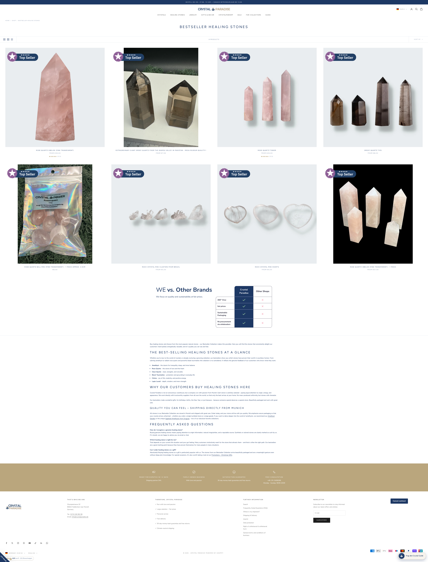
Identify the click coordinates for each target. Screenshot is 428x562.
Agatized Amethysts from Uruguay (177, 419)
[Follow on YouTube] (30, 543)
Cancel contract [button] (399, 501)
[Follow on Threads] (24, 543)
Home (7, 20)
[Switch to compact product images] (12, 39)
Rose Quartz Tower (267, 150)
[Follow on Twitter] (12, 543)
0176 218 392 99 (76, 514)
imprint (245, 519)
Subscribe (322, 520)
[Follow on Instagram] (18, 543)
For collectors (253, 15)
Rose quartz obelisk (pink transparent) (55, 150)
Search (245, 504)
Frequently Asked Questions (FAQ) (255, 508)
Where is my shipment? (251, 512)
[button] (5, 557)
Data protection (248, 523)
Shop (14, 20)
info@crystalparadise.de (80, 517)
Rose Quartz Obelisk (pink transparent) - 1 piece (373, 267)
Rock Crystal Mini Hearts (267, 267)
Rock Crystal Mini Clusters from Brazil (161, 267)
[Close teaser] (11, 559)
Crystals (161, 15)
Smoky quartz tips (373, 150)
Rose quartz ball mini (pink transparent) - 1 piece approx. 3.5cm (55, 267)
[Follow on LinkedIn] (41, 543)
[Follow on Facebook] (6, 543)
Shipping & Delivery (250, 515)
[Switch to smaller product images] (8, 39)
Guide (268, 15)
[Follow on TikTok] (35, 543)
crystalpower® (226, 15)
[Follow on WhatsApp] (47, 543)
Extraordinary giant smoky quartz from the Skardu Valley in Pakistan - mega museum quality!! (161, 150)
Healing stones (177, 15)
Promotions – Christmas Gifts (222, 455)
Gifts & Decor (207, 15)
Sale (240, 15)
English (31, 553)
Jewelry (193, 15)
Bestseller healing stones (29, 20)
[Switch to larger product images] (4, 39)
